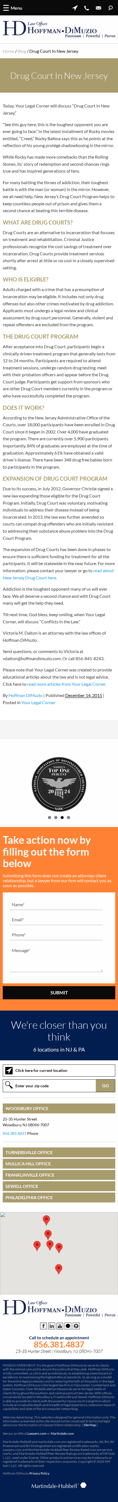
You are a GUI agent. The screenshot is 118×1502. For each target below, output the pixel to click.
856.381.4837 (14, 1133)
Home (8, 51)
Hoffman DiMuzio (26, 695)
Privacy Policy (39, 1473)
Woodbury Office (26, 1108)
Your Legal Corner (38, 702)
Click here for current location (41, 1070)
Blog (22, 51)
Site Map (90, 1425)
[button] (59, 1248)
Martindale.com (62, 1433)
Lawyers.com (36, 1433)
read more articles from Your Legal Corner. (66, 684)
